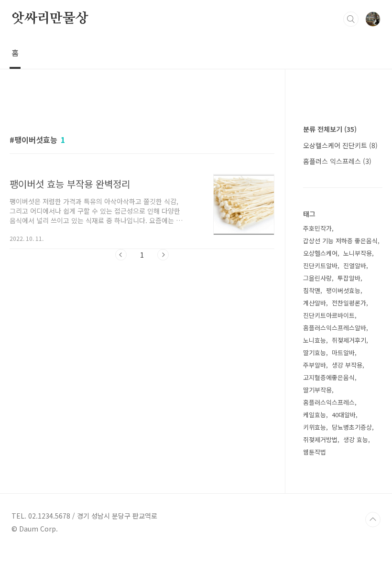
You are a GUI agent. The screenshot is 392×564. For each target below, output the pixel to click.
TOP (373, 519)
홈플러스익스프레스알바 (334, 327)
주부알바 (314, 364)
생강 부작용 (347, 364)
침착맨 (311, 290)
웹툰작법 (314, 451)
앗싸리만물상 (49, 18)
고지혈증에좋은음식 (329, 377)
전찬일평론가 (349, 302)
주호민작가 (317, 228)
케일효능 (314, 414)
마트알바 (343, 352)
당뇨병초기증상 (352, 427)
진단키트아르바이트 (329, 315)
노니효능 (314, 340)
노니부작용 (357, 253)
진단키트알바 (320, 265)
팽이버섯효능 (343, 290)
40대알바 (344, 414)
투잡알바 (349, 277)
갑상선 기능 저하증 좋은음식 (340, 240)
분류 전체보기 (330, 129)
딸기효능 (314, 352)
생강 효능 (355, 439)
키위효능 (314, 427)
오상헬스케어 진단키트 (340, 145)
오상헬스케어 (320, 253)
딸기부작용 (317, 389)
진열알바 (354, 265)
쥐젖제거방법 (320, 439)
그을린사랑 (317, 277)
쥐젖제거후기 (349, 340)
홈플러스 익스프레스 (337, 161)
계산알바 (314, 302)
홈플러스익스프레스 (329, 402)
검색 (351, 19)
